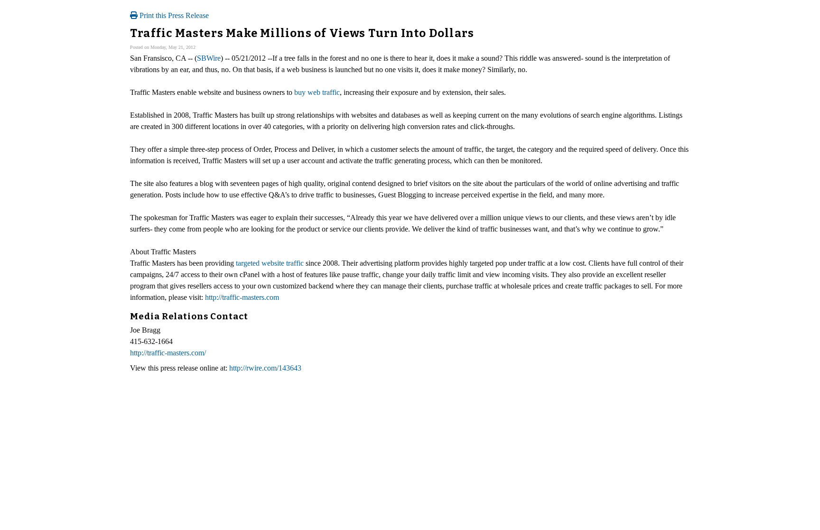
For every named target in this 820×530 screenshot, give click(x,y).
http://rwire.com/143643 (265, 368)
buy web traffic (317, 92)
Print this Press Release (173, 15)
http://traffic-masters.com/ (168, 353)
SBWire (209, 58)
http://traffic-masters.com (242, 297)
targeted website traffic (270, 263)
